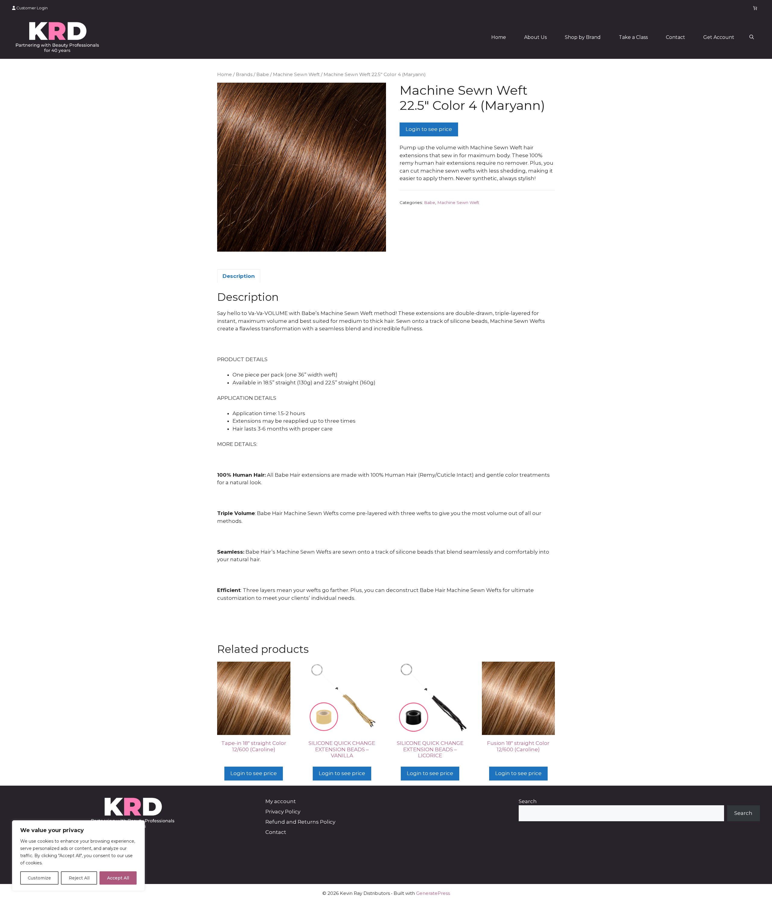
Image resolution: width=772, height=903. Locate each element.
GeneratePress (433, 893)
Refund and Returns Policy (300, 822)
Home (498, 37)
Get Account (718, 37)
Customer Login (31, 7)
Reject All (79, 878)
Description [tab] (239, 276)
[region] (78, 855)
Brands (244, 74)
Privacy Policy (282, 812)
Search (528, 801)
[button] (751, 37)
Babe (262, 74)
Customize (39, 878)
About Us (535, 37)
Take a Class (633, 37)
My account (280, 801)
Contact (675, 37)
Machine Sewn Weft (296, 74)
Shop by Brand (583, 37)
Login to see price (429, 129)
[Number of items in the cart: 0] (755, 8)
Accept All (118, 878)
